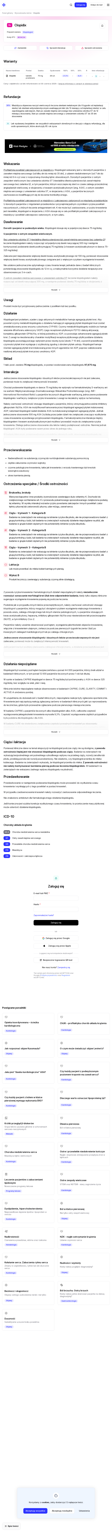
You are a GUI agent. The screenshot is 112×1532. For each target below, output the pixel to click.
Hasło (37, 904)
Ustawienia (84, 1511)
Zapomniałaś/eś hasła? (44, 915)
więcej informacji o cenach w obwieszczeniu (78, 84)
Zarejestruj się (63, 967)
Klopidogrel (28, 32)
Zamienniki (22, 48)
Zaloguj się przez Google (58, 938)
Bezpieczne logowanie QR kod (57, 960)
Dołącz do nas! (97, 5)
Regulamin (66, 975)
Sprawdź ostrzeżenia (93, 48)
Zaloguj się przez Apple (59, 946)
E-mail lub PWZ (42, 893)
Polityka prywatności (49, 975)
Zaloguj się (80, 5)
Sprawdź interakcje (58, 48)
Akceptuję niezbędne (62, 1511)
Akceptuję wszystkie (35, 1511)
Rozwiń (54, 290)
